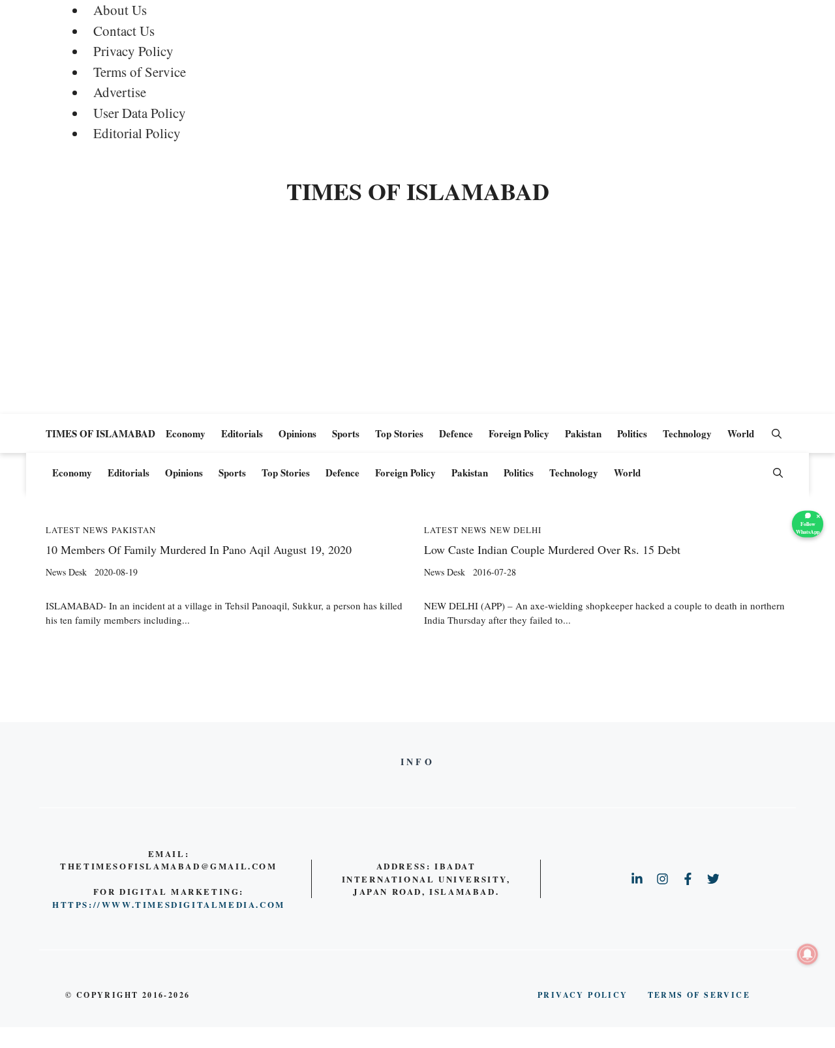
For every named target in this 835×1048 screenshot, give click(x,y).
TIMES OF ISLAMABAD (417, 191)
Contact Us (124, 31)
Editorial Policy (137, 133)
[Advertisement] (417, 316)
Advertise (119, 92)
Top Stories (399, 433)
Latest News (77, 530)
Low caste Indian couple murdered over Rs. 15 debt (552, 549)
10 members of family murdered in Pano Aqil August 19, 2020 (199, 549)
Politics (632, 433)
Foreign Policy (519, 433)
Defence (456, 433)
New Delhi (515, 530)
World (740, 433)
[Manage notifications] (807, 954)
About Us (120, 10)
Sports (345, 433)
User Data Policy (139, 113)
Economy (185, 433)
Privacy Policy (133, 51)
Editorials (242, 433)
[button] (776, 433)
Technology (687, 433)
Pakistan (583, 433)
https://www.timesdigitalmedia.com (168, 904)
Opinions (297, 433)
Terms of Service (139, 72)
